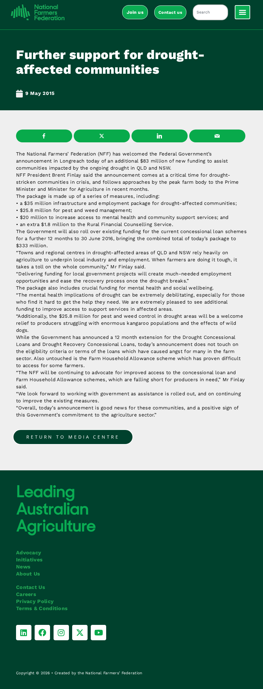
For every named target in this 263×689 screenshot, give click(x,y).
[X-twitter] (80, 632)
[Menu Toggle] (242, 12)
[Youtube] (98, 632)
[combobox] (210, 12)
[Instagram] (61, 632)
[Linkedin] (23, 632)
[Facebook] (42, 632)
